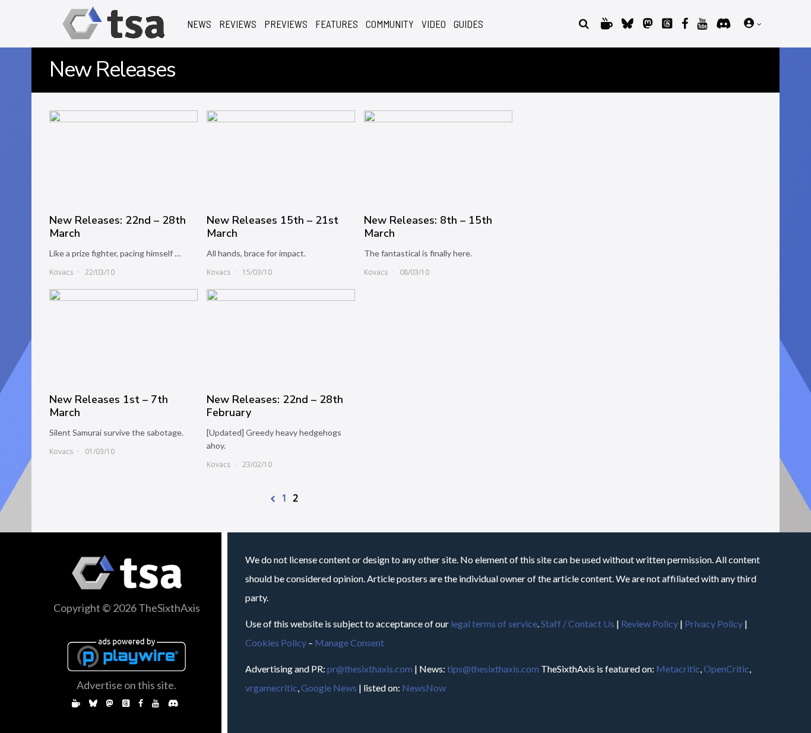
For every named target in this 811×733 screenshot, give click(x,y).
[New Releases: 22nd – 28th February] (281, 334)
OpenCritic (726, 668)
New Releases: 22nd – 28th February (275, 406)
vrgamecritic (271, 687)
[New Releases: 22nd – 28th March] (123, 156)
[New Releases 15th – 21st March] (281, 156)
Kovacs (61, 272)
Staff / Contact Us (577, 623)
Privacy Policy (714, 623)
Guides (468, 24)
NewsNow (424, 687)
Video (434, 24)
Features (336, 24)
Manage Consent (349, 642)
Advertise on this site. (126, 684)
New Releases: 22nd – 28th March (117, 226)
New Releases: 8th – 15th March (428, 226)
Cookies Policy (275, 642)
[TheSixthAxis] (113, 41)
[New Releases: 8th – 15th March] (438, 156)
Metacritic (678, 668)
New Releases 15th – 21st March (272, 226)
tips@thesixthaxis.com (493, 668)
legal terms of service (494, 623)
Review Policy (649, 623)
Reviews (237, 24)
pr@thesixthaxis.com (370, 668)
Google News (329, 687)
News (199, 24)
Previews (286, 24)
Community (390, 24)
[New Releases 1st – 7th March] (123, 334)
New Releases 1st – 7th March (108, 406)
